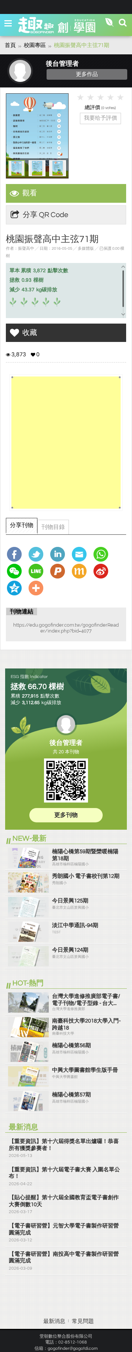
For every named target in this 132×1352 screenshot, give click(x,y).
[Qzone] (16, 588)
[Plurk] (59, 571)
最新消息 (54, 1321)
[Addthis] (38, 588)
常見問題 (83, 1321)
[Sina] (103, 571)
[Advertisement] (66, 442)
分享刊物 (21, 525)
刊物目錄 (53, 527)
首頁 (10, 45)
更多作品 (87, 74)
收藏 (29, 332)
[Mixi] (81, 571)
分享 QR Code (45, 215)
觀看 (29, 193)
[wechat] (16, 571)
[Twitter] (38, 554)
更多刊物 (66, 815)
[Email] (81, 554)
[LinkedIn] (59, 554)
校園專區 (35, 45)
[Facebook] (16, 554)
